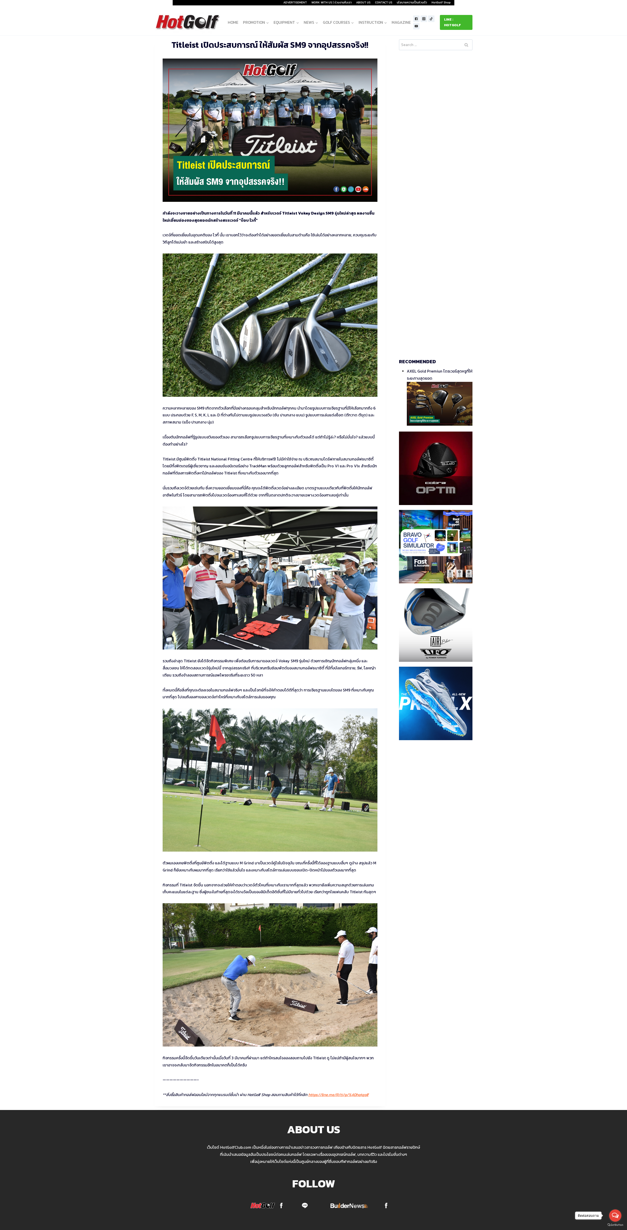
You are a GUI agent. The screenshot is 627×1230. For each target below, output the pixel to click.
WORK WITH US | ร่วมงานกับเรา (331, 2)
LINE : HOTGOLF (452, 22)
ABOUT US (363, 2)
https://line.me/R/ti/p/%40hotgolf (338, 1094)
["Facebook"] (416, 18)
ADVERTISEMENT (295, 2)
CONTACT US (383, 2)
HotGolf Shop (441, 2)
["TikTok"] (431, 18)
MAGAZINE (401, 22)
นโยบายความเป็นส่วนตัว (412, 2)
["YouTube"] (416, 26)
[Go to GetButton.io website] (615, 1225)
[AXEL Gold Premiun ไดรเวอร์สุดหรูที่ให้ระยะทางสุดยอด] (439, 404)
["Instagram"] (424, 18)
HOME (233, 22)
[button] (267, 22)
